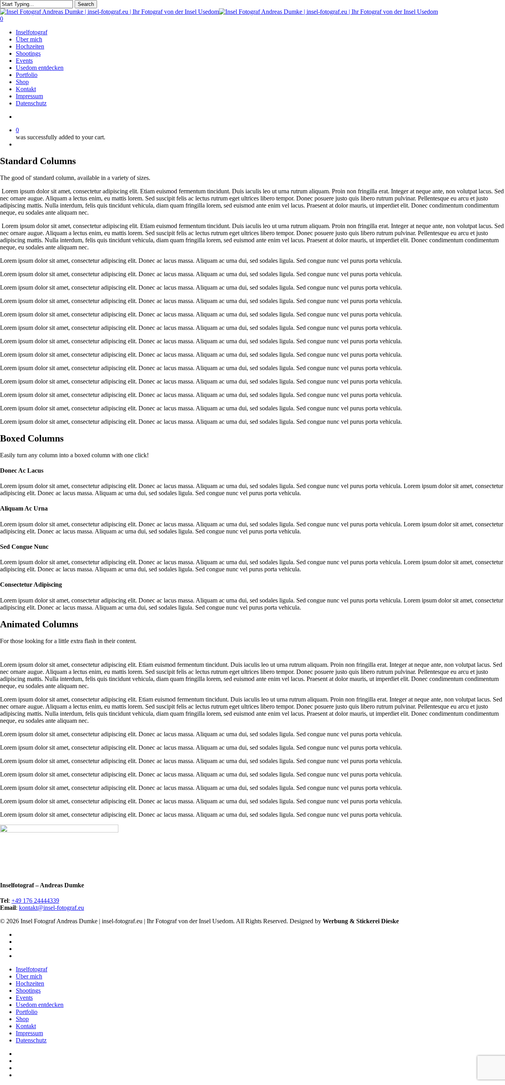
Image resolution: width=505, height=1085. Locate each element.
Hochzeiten (30, 983)
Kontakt (26, 1026)
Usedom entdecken (40, 1004)
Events (24, 997)
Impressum (29, 1033)
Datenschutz (31, 1040)
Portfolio (26, 1011)
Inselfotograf (31, 969)
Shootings (28, 990)
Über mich (29, 976)
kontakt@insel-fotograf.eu (51, 907)
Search (86, 4)
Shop (22, 1019)
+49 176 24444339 (35, 900)
